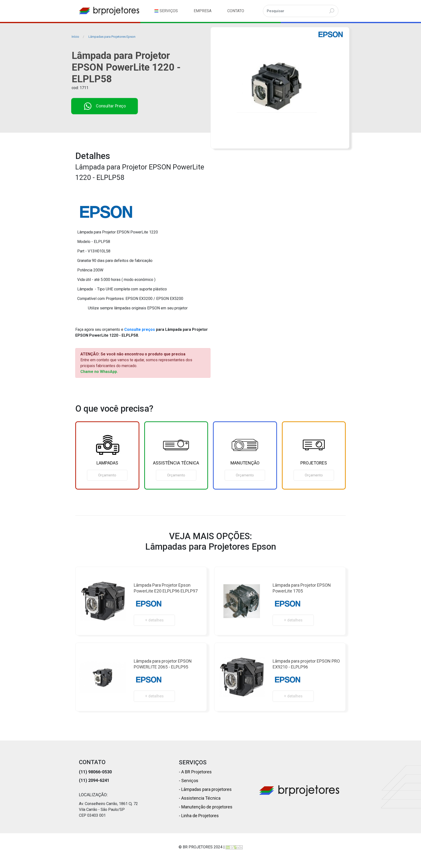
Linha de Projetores (199, 815)
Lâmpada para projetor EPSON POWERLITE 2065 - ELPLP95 (163, 663)
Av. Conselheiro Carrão (98, 803)
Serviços (189, 780)
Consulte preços (139, 329)
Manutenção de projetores (206, 806)
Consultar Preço (111, 106)
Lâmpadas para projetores (206, 789)
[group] (107, 455)
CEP (82, 815)
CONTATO (235, 11)
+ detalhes (154, 620)
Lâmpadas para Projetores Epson (111, 36)
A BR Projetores (196, 771)
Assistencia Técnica (200, 798)
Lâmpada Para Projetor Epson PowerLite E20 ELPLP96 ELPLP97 (166, 588)
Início (75, 36)
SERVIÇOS (169, 11)
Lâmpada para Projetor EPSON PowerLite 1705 (302, 588)
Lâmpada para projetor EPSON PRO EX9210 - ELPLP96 (306, 663)
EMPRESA (202, 11)
